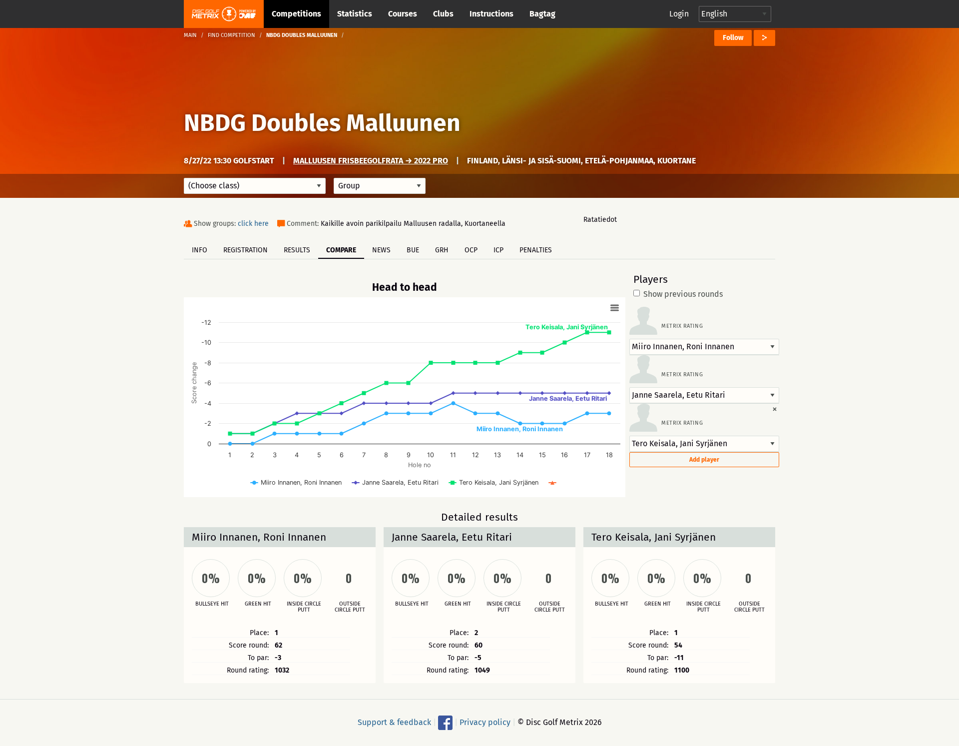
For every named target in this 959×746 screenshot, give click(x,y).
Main (190, 35)
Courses (402, 13)
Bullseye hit (212, 604)
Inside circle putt (304, 607)
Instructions (491, 13)
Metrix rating (682, 326)
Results (297, 250)
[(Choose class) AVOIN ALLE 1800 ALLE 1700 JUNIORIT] (255, 186)
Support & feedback (394, 722)
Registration (245, 250)
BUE (413, 250)
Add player (704, 459)
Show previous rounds (683, 294)
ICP (498, 250)
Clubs (443, 13)
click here (253, 223)
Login (679, 13)
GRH (442, 250)
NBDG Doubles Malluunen (322, 122)
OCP (471, 250)
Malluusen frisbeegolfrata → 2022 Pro (370, 160)
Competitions (296, 13)
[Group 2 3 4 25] (380, 186)
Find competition (231, 35)
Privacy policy (485, 722)
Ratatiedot (600, 219)
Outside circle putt (350, 607)
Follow (733, 37)
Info (199, 250)
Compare (341, 250)
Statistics (354, 13)
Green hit (258, 604)
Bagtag (542, 13)
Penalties (535, 250)
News (381, 250)
